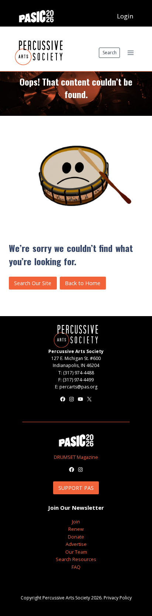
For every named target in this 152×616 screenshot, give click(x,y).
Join (76, 521)
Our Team (76, 551)
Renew (76, 529)
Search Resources (76, 559)
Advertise (76, 544)
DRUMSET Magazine (76, 457)
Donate (76, 536)
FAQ (76, 567)
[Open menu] (130, 52)
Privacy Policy (118, 598)
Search (110, 52)
